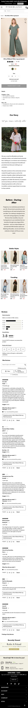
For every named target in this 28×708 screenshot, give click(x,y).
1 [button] (1, 18)
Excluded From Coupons (14, 65)
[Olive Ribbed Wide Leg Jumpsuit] (13, 69)
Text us (7, 667)
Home (2, 15)
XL (18, 76)
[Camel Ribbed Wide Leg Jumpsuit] (15, 69)
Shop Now (20, 3)
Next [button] (25, 37)
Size (14, 73)
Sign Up (14, 679)
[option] (14, 38)
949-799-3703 (13, 667)
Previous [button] (2, 37)
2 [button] (2, 18)
